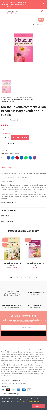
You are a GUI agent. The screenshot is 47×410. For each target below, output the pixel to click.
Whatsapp (26, 158)
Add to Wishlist (8, 143)
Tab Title (5, 216)
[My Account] (45, 12)
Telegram (30, 158)
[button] (11, 277)
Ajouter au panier (20, 137)
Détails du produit (9, 210)
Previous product (38, 99)
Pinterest (17, 158)
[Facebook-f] (33, 3)
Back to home (41, 99)
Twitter (13, 158)
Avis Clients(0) (7, 221)
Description (6, 168)
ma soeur (17, 154)
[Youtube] (40, 3)
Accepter (38, 406)
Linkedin (21, 158)
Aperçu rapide (17, 245)
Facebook (8, 158)
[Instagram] (36, 3)
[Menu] (2, 12)
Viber (34, 158)
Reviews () (14, 120)
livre (7, 154)
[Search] (37, 12)
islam (11, 154)
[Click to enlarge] (5, 75)
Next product (44, 99)
